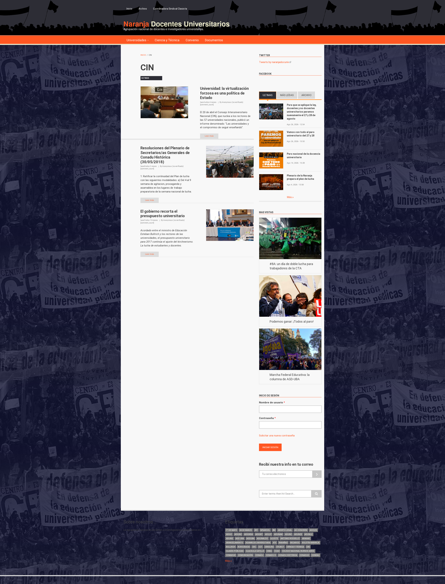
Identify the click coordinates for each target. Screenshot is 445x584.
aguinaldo (262, 538)
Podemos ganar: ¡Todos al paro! (292, 321)
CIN (308, 547)
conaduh (304, 555)
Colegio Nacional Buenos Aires (298, 551)
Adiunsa (248, 534)
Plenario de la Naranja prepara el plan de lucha (300, 177)
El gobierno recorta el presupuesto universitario (162, 213)
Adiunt (258, 534)
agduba (250, 538)
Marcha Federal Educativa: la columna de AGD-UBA (290, 377)
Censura (269, 547)
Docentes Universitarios (176, 24)
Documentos (214, 40)
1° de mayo (231, 530)
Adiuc (229, 534)
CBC (254, 547)
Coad (277, 551)
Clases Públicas (234, 551)
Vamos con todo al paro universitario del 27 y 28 (300, 134)
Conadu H (271, 555)
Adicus (313, 530)
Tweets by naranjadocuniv (275, 62)
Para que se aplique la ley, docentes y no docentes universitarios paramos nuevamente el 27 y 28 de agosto (301, 112)
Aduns (229, 538)
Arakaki (306, 538)
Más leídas (287, 95)
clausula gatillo (255, 551)
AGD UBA (240, 538)
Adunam (278, 534)
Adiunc (238, 534)
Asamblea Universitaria (258, 543)
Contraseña (267, 418)
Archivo (143, 8)
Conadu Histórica (287, 555)
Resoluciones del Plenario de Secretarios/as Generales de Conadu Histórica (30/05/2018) (165, 155)
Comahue (231, 555)
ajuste (274, 538)
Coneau (315, 555)
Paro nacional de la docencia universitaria (303, 155)
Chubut (280, 547)
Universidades (136, 40)
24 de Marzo (246, 530)
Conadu (259, 555)
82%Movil (265, 530)
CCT (260, 547)
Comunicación (245, 555)
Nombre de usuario (272, 402)
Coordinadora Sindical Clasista (170, 8)
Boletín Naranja (310, 543)
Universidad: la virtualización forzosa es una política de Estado (224, 93)
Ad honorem (300, 530)
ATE (274, 543)
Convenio (192, 40)
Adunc (288, 534)
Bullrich (230, 547)
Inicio (129, 8)
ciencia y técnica (295, 547)
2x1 (256, 530)
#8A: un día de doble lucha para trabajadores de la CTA (291, 266)
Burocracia (244, 547)
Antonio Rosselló (290, 538)
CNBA (269, 551)
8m (274, 530)
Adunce (298, 534)
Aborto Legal (285, 530)
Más (289, 197)
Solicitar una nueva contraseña (277, 435)
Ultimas (269, 95)
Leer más (209, 136)
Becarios (295, 543)
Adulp (268, 534)
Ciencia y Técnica (167, 40)
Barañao (283, 543)
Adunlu (308, 534)
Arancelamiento (234, 543)
